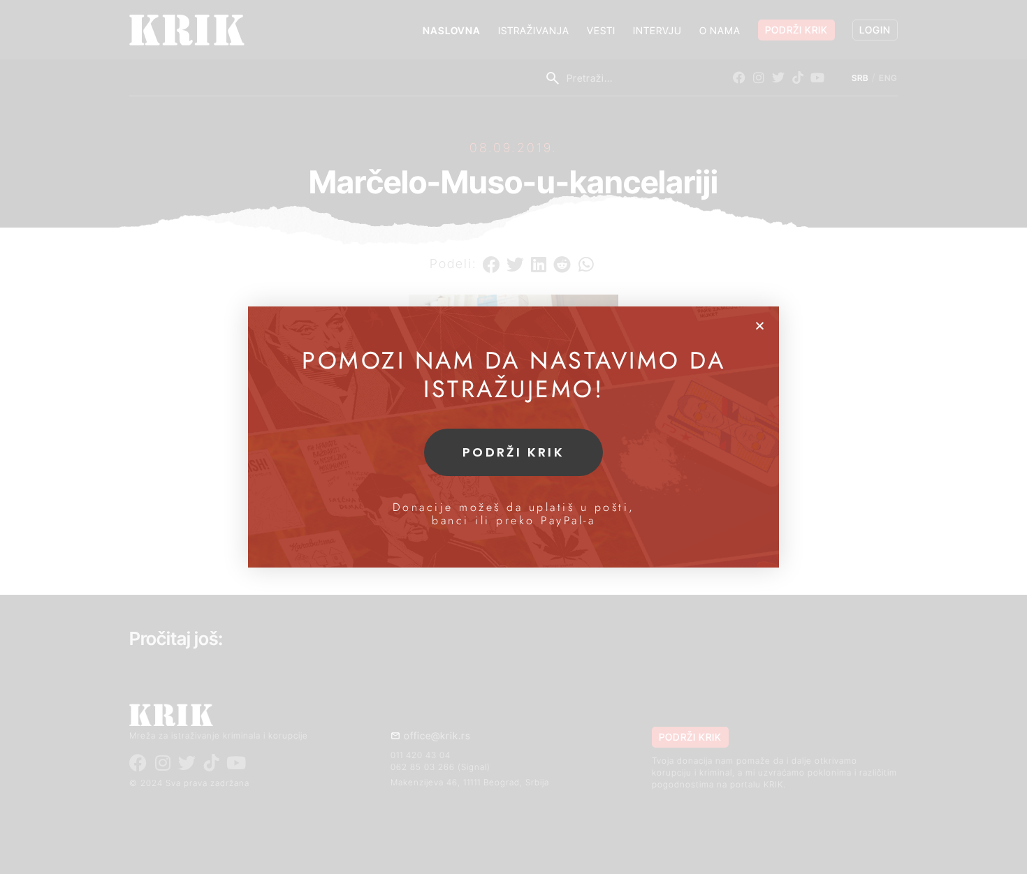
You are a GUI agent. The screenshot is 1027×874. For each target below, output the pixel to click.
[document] (513, 437)
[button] (760, 325)
